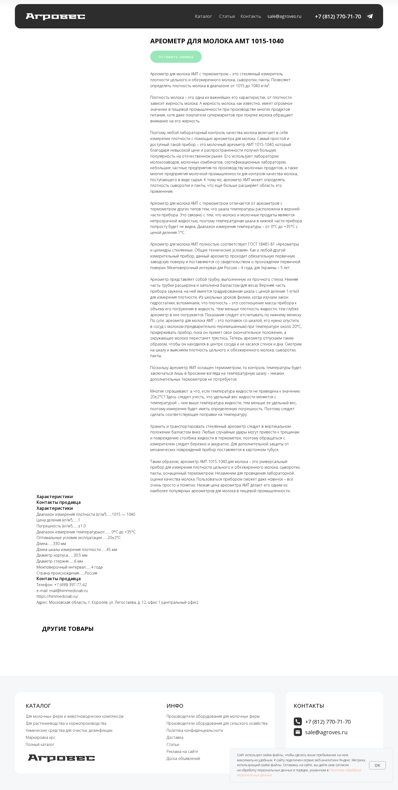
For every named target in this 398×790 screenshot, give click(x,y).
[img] (298, 721)
